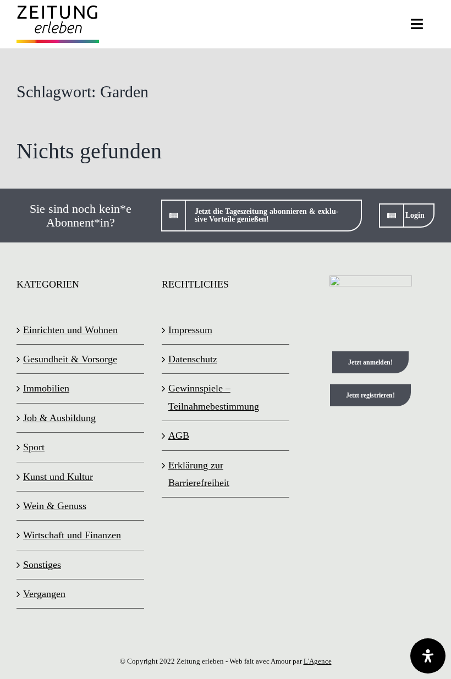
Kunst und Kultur (58, 476)
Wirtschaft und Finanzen (72, 534)
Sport (34, 446)
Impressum (190, 329)
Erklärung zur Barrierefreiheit (198, 474)
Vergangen (44, 593)
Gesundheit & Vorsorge (70, 359)
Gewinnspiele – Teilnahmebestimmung (213, 397)
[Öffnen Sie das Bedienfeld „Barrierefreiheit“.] (428, 656)
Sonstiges (42, 564)
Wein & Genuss (54, 505)
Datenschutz (192, 359)
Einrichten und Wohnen (70, 329)
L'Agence (318, 661)
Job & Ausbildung (59, 417)
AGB (178, 435)
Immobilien (46, 388)
